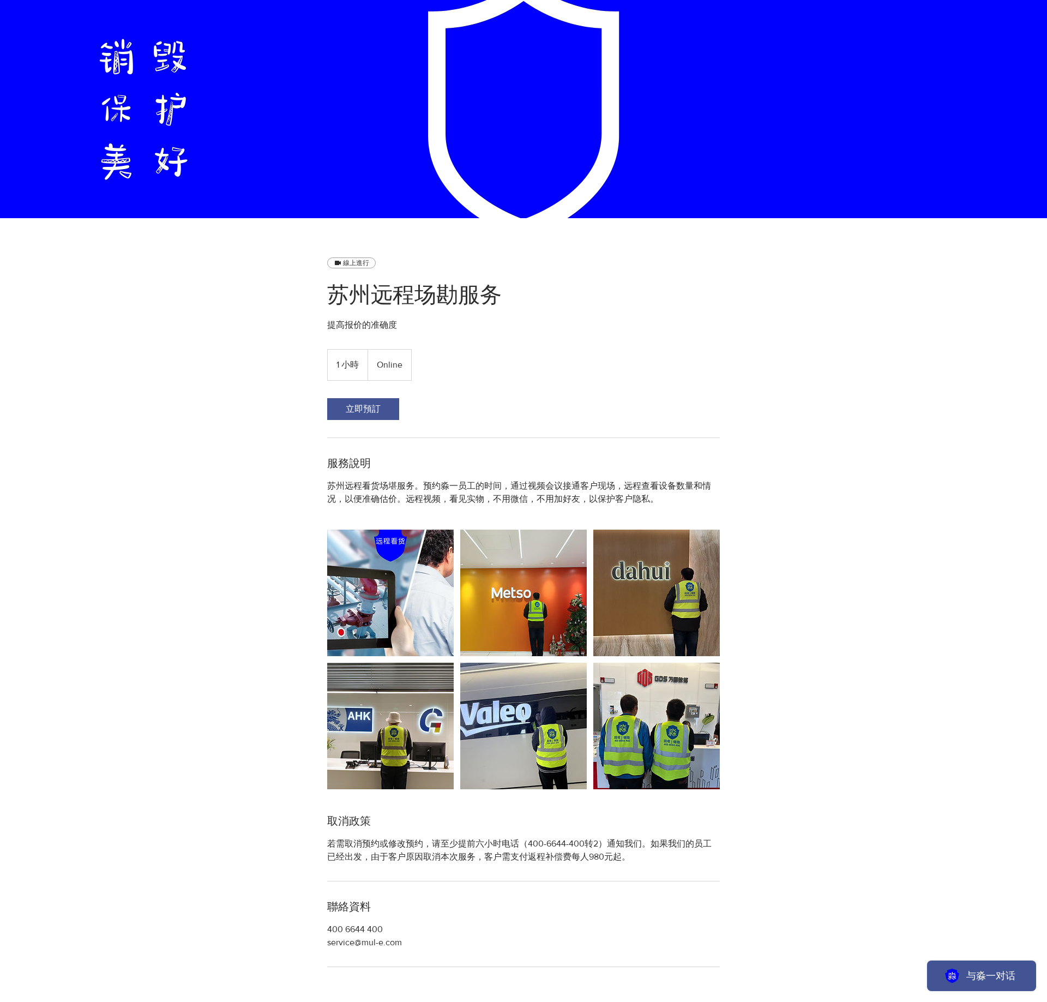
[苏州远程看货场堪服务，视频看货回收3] (390, 593)
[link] (363, 409)
